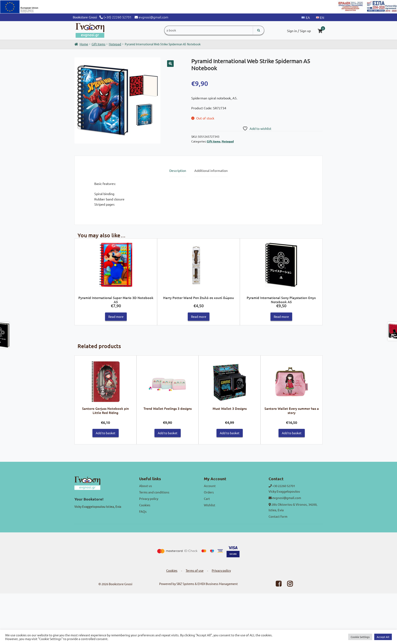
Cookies (144, 505)
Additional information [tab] (211, 170)
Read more (115, 316)
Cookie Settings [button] (360, 637)
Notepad (115, 44)
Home (84, 44)
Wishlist (209, 505)
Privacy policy (148, 498)
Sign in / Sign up (299, 31)
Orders (209, 492)
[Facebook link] (276, 585)
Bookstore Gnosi (120, 584)
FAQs (143, 511)
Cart (207, 498)
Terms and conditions (154, 492)
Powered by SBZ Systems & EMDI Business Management (198, 584)
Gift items (98, 44)
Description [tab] (177, 170)
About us (145, 486)
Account (210, 486)
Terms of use (194, 570)
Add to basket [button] (105, 433)
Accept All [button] (383, 637)
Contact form (278, 516)
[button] (170, 63)
